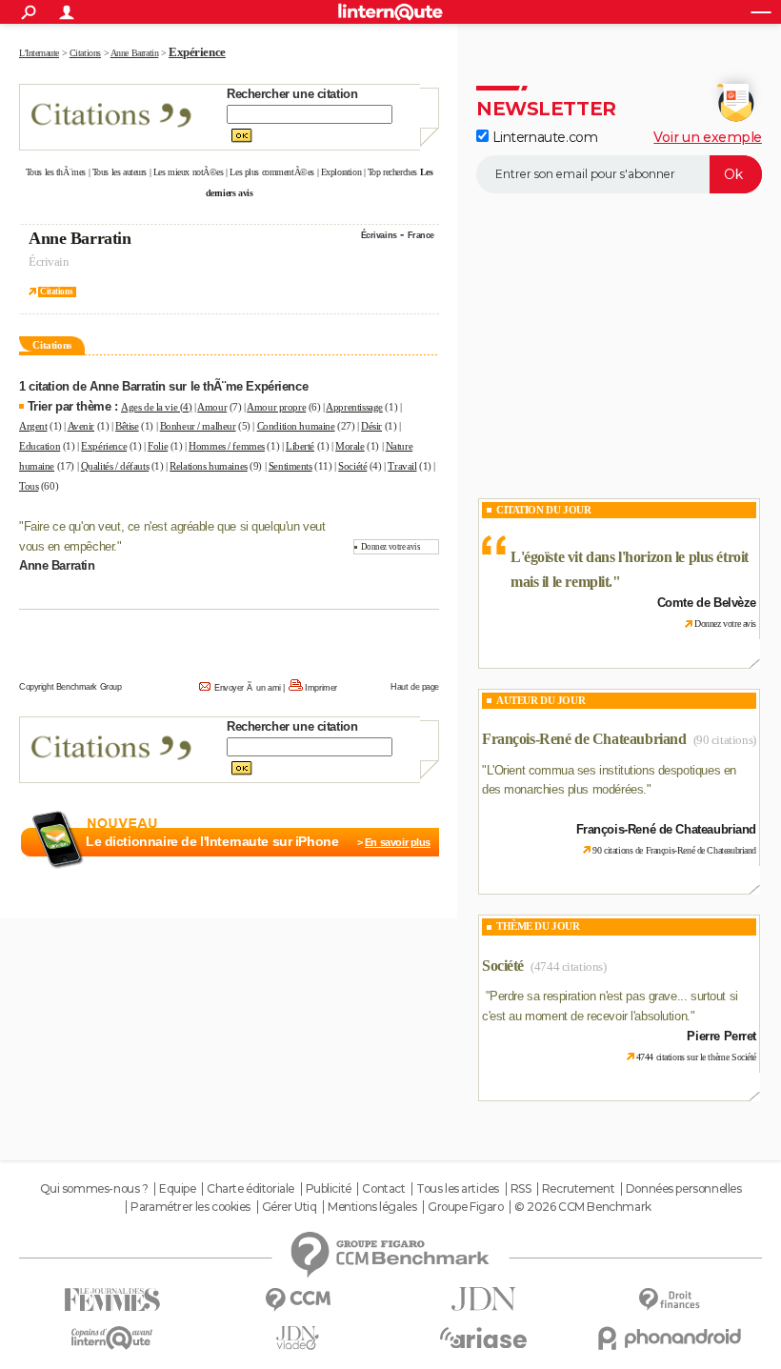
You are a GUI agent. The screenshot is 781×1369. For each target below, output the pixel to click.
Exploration (341, 172)
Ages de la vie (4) (156, 407)
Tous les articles (457, 1189)
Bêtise (126, 426)
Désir (371, 426)
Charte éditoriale (250, 1189)
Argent (33, 426)
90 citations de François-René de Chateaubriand (674, 850)
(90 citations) (724, 740)
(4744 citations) (568, 966)
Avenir (81, 426)
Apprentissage (354, 407)
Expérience (104, 446)
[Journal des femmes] (112, 1300)
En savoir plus (398, 842)
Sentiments (290, 466)
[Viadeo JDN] (297, 1338)
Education (39, 446)
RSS (521, 1189)
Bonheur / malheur (198, 426)
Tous (28, 486)
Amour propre (276, 407)
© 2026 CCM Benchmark (582, 1207)
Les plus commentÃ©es (272, 172)
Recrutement (578, 1189)
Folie (158, 446)
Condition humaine (296, 426)
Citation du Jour (543, 509)
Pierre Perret (721, 1036)
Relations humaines (208, 466)
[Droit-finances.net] (669, 1300)
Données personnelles (684, 1189)
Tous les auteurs (119, 172)
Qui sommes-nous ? (94, 1189)
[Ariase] (483, 1337)
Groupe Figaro (466, 1207)
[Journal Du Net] (483, 1299)
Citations (56, 291)
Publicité (328, 1189)
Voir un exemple (707, 137)
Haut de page (414, 687)
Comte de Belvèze (706, 602)
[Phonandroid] (669, 1338)
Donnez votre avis (391, 547)
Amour (212, 407)
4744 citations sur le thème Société (696, 1057)
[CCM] (297, 1300)
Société (352, 466)
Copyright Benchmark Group (70, 687)
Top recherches (392, 172)
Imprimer (321, 688)
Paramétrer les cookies (190, 1207)
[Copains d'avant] (112, 1338)
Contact (383, 1189)
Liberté (300, 446)
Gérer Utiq (289, 1207)
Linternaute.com (543, 137)
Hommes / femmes (227, 446)
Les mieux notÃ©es (188, 172)
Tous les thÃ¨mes (56, 172)
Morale (349, 446)
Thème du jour (538, 926)
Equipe (177, 1189)
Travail (402, 466)
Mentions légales (372, 1207)
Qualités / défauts (115, 466)
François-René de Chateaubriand (584, 739)
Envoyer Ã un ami (247, 688)
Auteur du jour (540, 700)
